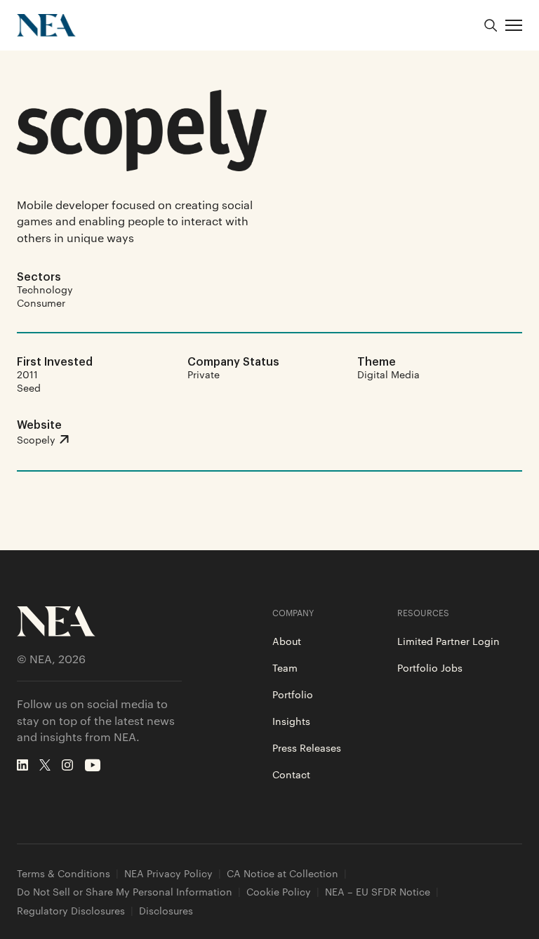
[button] (514, 25)
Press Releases (306, 747)
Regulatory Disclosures (71, 910)
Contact (291, 774)
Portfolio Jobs (430, 667)
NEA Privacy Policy (168, 873)
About (286, 641)
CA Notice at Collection (282, 873)
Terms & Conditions (63, 873)
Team (285, 667)
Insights (291, 721)
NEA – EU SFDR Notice (377, 891)
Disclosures (166, 910)
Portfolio (292, 694)
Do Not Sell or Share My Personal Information (124, 891)
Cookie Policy (278, 891)
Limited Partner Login (448, 641)
